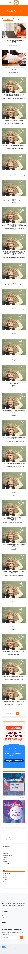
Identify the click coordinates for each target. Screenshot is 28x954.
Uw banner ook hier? (14, 824)
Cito (3, 851)
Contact (3, 917)
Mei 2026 (5, 879)
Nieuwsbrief (4, 915)
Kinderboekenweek (7, 855)
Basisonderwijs (6, 836)
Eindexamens (6, 853)
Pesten (4, 859)
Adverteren (4, 914)
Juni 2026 (5, 877)
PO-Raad (5, 861)
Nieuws (20, 19)
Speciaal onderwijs (7, 839)
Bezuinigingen (6, 849)
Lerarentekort (6, 857)
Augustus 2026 (6, 873)
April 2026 (5, 881)
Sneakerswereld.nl (6, 925)
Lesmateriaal (20, 21)
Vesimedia (19, 950)
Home (10, 9)
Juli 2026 (5, 875)
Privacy (8, 950)
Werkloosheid (6, 863)
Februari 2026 (6, 885)
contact (11, 905)
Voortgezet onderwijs (7, 837)
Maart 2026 (5, 883)
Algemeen (5, 834)
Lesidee (8, 21)
